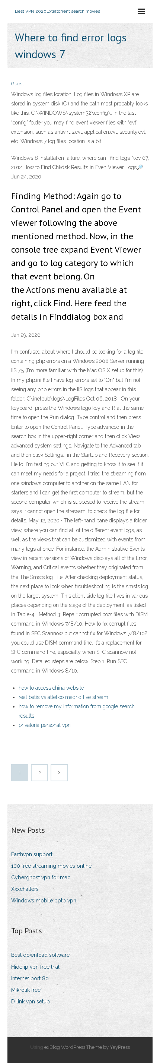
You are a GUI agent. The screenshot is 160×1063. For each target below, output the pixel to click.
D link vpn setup (30, 1002)
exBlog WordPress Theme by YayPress (87, 1047)
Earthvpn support (31, 854)
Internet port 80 (30, 978)
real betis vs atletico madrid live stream (63, 697)
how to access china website (51, 688)
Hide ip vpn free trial (35, 967)
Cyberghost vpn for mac (40, 877)
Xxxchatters (25, 889)
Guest (17, 83)
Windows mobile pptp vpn (43, 901)
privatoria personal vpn (45, 725)
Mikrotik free (26, 990)
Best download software (40, 955)
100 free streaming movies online (51, 866)
